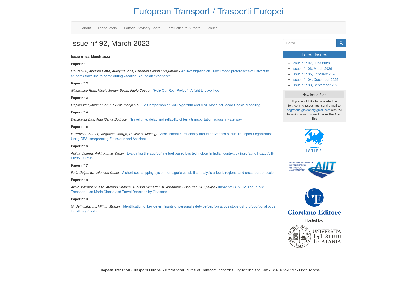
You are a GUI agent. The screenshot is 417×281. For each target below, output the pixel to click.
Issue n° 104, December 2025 (315, 79)
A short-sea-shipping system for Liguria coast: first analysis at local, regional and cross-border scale (198, 172)
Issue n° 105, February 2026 (314, 73)
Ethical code (107, 27)
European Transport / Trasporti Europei (208, 10)
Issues (212, 27)
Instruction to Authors (184, 27)
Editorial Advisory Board (142, 27)
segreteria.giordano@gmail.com (308, 110)
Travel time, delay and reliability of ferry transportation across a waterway (186, 119)
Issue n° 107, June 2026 (311, 62)
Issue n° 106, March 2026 (312, 68)
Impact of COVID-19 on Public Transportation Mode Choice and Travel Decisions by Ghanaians (167, 189)
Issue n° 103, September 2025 (315, 85)
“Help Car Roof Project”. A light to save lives (186, 90)
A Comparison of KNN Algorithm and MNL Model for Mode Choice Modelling (202, 104)
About (86, 27)
